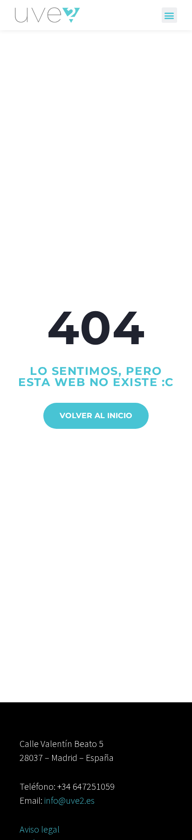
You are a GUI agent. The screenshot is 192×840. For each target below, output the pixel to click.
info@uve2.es (69, 800)
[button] (169, 15)
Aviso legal (40, 829)
